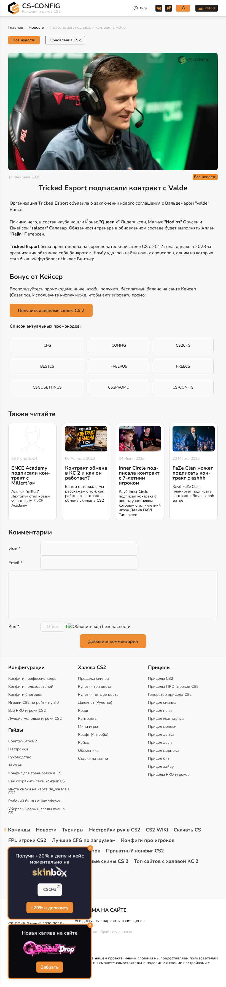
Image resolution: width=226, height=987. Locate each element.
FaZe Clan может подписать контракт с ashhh (193, 473)
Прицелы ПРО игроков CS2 (173, 686)
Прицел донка (161, 734)
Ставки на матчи (93, 758)
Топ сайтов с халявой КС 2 (166, 861)
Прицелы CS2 (160, 678)
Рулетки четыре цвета (98, 694)
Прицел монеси (162, 726)
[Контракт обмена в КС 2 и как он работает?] (86, 438)
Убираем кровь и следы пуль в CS (36, 810)
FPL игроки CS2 (27, 840)
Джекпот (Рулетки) (95, 702)
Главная (15, 27)
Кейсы (84, 742)
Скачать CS (187, 829)
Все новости (24, 40)
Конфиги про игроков (147, 840)
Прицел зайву (161, 766)
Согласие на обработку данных (103, 931)
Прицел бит (158, 758)
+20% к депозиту (50, 907)
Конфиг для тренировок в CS (34, 773)
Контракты (87, 718)
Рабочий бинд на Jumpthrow (34, 801)
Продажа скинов (93, 678)
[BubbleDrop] (49, 949)
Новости (36, 27)
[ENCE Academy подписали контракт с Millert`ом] (32, 438)
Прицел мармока (163, 750)
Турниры (73, 829)
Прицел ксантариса (166, 718)
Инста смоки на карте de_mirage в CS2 (39, 791)
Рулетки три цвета (94, 686)
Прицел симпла (162, 702)
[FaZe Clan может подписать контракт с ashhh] (194, 438)
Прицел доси (160, 742)
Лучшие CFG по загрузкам (83, 840)
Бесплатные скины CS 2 (99, 861)
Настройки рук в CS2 (114, 829)
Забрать (49, 967)
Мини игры (88, 726)
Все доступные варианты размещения (110, 920)
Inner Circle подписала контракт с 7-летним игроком (139, 475)
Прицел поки (160, 710)
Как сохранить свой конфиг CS (36, 781)
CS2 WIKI (157, 829)
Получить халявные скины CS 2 (51, 310)
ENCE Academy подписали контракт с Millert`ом (30, 475)
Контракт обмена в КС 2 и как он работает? (86, 473)
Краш (83, 710)
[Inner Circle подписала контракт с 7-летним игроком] (140, 438)
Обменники (88, 750)
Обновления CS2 (65, 40)
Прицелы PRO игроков (169, 774)
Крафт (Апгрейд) (93, 734)
